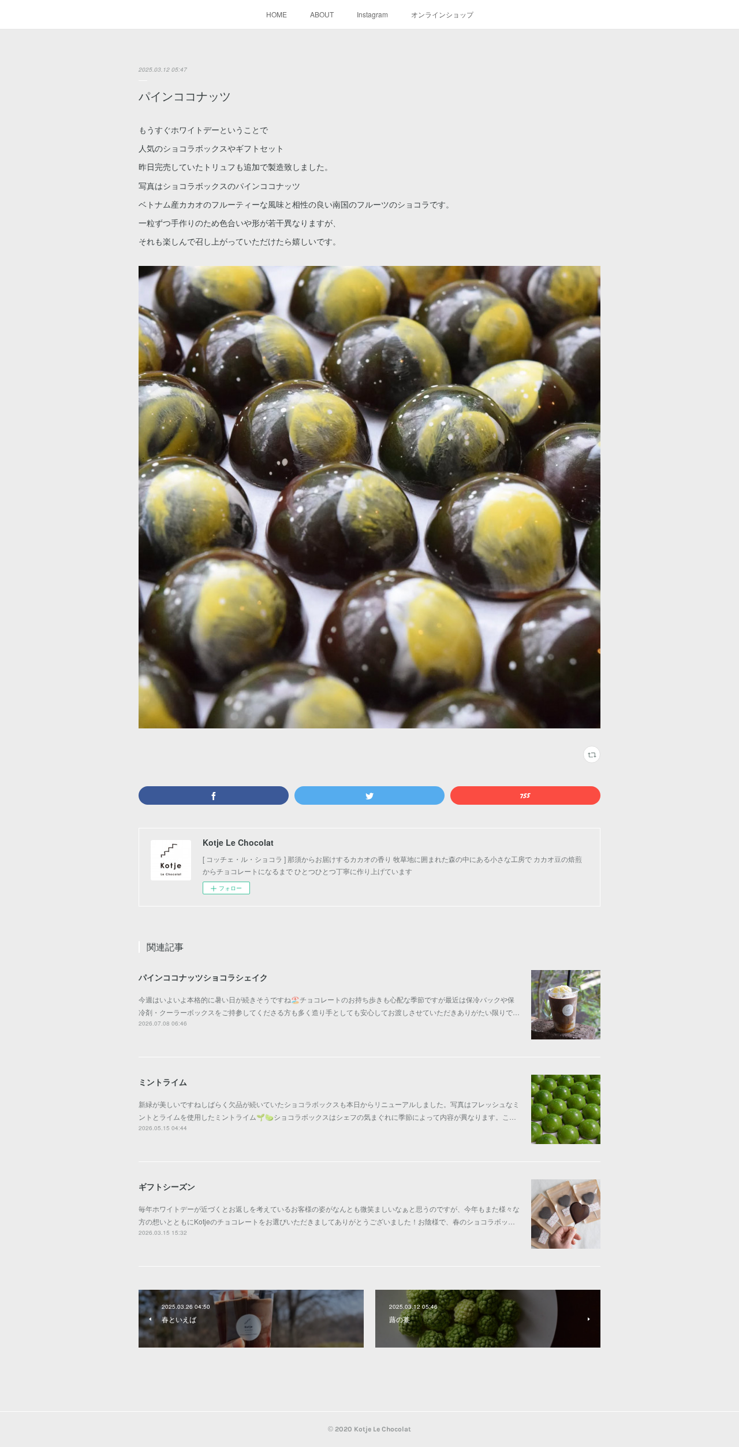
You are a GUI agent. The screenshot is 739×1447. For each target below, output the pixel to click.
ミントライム (163, 1081)
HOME (276, 14)
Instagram (372, 14)
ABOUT (322, 14)
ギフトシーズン (167, 1186)
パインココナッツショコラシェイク (203, 977)
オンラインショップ (442, 14)
